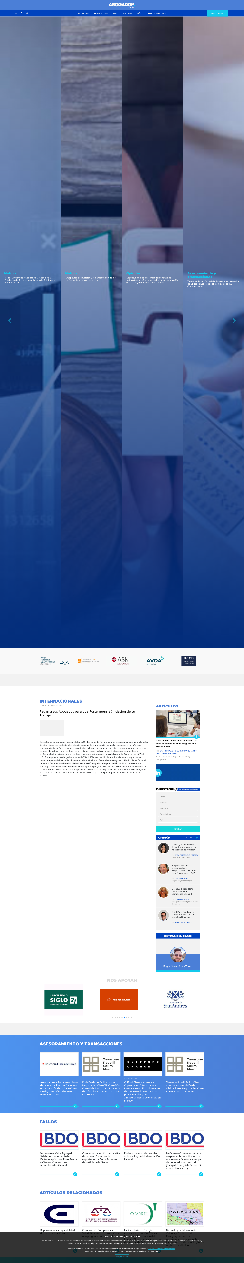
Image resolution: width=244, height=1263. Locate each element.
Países (140, 13)
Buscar (178, 829)
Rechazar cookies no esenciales (161, 1248)
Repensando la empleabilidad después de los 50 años (57, 1231)
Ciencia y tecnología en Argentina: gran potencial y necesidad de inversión (184, 847)
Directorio (128, 13)
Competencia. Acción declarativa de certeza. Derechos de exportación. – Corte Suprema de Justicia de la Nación (101, 1157)
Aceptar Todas (122, 1256)
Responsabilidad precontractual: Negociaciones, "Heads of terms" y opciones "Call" (184, 869)
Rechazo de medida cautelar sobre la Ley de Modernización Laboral (142, 1156)
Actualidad (83, 13)
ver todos (191, 838)
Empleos (115, 13)
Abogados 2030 (101, 13)
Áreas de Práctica (156, 13)
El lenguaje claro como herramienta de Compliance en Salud (182, 891)
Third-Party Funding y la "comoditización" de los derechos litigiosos (183, 914)
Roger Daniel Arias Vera (177, 966)
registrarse (217, 13)
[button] (16, 13)
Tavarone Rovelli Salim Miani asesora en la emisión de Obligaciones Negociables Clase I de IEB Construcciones (185, 1087)
